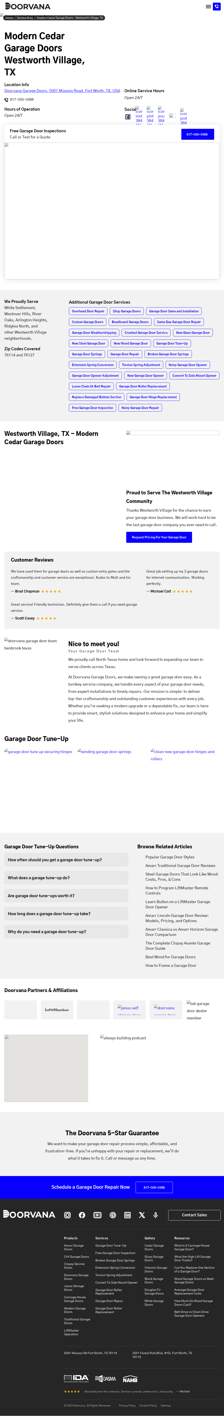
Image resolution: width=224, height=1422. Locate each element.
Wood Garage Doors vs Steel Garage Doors (194, 1280)
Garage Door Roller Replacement (143, 386)
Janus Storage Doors (74, 1288)
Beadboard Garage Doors (130, 322)
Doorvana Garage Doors (76, 1277)
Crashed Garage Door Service (146, 332)
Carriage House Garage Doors (75, 1299)
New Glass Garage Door (193, 332)
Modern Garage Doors (75, 1310)
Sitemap (166, 1405)
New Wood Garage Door (131, 343)
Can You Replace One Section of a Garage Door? (194, 1269)
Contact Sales (194, 1215)
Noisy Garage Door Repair (140, 408)
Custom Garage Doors (87, 322)
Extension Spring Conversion (93, 365)
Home (9, 18)
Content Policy (148, 1405)
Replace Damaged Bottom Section (96, 397)
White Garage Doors (154, 1303)
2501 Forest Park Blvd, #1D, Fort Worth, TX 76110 (162, 1355)
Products (70, 1238)
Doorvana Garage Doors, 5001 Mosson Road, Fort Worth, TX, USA (62, 91)
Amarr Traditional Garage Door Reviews (180, 866)
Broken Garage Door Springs (168, 354)
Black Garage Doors (154, 1280)
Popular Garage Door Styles (169, 857)
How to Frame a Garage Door (170, 966)
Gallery (150, 1238)
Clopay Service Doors (74, 1266)
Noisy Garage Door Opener (188, 365)
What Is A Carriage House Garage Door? (192, 1247)
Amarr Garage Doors (74, 1247)
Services (101, 1238)
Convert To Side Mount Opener (194, 375)
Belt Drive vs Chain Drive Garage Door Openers (191, 1314)
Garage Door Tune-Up (172, 343)
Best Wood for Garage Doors (170, 957)
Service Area (25, 18)
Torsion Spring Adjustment (141, 365)
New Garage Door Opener (145, 375)
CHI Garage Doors (76, 1256)
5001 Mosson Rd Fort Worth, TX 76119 (90, 1353)
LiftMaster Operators (71, 1332)
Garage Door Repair (124, 354)
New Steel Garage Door (88, 343)
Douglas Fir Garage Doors (154, 1291)
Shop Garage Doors (127, 311)
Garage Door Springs (87, 354)
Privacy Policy (127, 1405)
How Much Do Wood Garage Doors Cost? (193, 1303)
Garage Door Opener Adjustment (95, 375)
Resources (182, 1238)
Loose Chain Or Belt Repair (91, 386)
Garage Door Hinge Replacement (153, 397)
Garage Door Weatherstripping (94, 332)
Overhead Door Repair (88, 311)
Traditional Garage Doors (77, 1321)
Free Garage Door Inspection (92, 408)
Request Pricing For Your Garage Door (159, 537)
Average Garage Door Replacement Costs (189, 1291)
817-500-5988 (21, 99)
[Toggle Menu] (208, 6)
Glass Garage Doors (154, 1258)
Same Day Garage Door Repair (179, 322)
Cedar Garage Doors (154, 1247)
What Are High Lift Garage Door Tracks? (192, 1258)
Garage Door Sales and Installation (174, 311)
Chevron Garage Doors (156, 1269)
